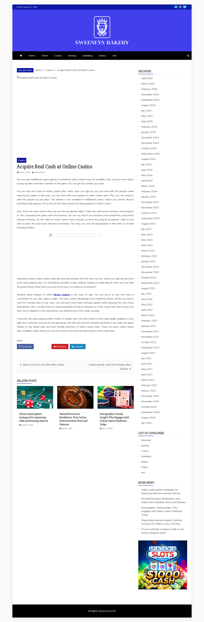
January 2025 (148, 132)
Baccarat (146, 440)
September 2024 (150, 153)
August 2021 (148, 352)
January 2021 (148, 390)
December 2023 (150, 202)
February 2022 (149, 320)
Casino (58, 55)
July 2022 (146, 293)
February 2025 (149, 126)
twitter (184, 7)
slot (114, 55)
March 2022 (148, 315)
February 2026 (149, 89)
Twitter (43, 346)
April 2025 (147, 121)
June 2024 (146, 169)
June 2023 (146, 234)
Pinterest (61, 346)
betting (72, 55)
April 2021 (147, 374)
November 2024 (150, 142)
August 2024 (148, 159)
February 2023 (149, 255)
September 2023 (150, 218)
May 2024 (147, 175)
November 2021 (150, 336)
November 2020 (150, 401)
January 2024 (148, 196)
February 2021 (149, 385)
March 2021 (148, 379)
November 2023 (150, 207)
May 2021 (147, 369)
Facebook (26, 346)
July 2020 (146, 422)
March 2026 (148, 83)
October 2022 (149, 277)
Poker (45, 55)
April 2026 (147, 78)
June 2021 (146, 363)
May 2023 (147, 239)
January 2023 (148, 261)
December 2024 (150, 137)
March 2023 (148, 250)
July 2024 (146, 164)
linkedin (176, 7)
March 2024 (148, 185)
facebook (180, 7)
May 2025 (147, 115)
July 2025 (146, 110)
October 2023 (149, 212)
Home (32, 55)
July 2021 (146, 358)
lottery (102, 55)
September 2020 (150, 412)
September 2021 (150, 347)
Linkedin (78, 346)
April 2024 (147, 180)
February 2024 (149, 191)
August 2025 (148, 105)
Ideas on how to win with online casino (43, 364)
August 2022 (148, 288)
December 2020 (150, 395)
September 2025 (150, 99)
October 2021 (149, 342)
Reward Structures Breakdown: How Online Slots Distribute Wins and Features (73, 419)
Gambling (87, 55)
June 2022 (146, 299)
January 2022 (148, 325)
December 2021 (150, 331)
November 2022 (150, 272)
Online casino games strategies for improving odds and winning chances (33, 417)
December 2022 (150, 266)
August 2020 (148, 417)
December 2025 (150, 94)
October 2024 (149, 148)
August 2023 (148, 223)
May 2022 (147, 304)
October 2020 (149, 406)
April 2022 (147, 309)
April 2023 (147, 245)
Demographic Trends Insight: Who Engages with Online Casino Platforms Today (114, 419)
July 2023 (146, 229)
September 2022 (150, 282)
